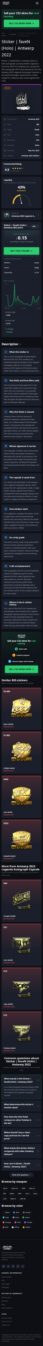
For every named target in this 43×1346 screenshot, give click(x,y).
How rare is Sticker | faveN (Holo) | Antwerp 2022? (17, 1165)
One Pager (6, 1284)
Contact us (6, 1325)
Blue (17, 1212)
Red (6, 1227)
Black (7, 1212)
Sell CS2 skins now (21, 23)
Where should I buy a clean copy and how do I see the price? (17, 1135)
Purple (29, 1222)
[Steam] (13, 1266)
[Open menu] (37, 3)
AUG (4, 1199)
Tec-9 (27, 1194)
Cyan (7, 1217)
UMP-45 (22, 1199)
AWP (19, 1194)
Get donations (7, 1308)
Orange (8, 1222)
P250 (23, 1188)
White (17, 1227)
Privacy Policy (7, 1318)
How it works (6, 1277)
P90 (4, 1194)
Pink (19, 1222)
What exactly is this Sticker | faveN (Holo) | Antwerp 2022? (18, 1080)
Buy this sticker (21, 250)
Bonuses (5, 1301)
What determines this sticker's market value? (18, 1106)
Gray (17, 1217)
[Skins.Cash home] (6, 3)
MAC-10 (32, 1188)
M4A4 (12, 1194)
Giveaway (5, 1287)
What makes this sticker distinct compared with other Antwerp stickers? (19, 1151)
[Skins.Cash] (21, 1248)
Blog (3, 1304)
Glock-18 (14, 1188)
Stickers (12, 34)
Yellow (27, 1227)
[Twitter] (8, 1266)
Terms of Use (7, 1321)
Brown (28, 1212)
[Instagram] (18, 1266)
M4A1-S (13, 1199)
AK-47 (5, 1188)
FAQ (3, 1280)
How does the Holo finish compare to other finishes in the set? (17, 1119)
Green (27, 1217)
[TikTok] (23, 1266)
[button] (21, 99)
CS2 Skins (4, 34)
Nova (35, 1194)
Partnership (6, 1297)
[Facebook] (3, 1266)
